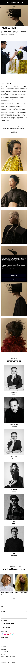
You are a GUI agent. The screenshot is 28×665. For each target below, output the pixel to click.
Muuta (14, 271)
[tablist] (14, 598)
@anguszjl (14, 523)
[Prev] (0, 585)
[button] (14, 606)
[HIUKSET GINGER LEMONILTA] (21, 585)
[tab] (14, 598)
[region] (14, 268)
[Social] (2, 634)
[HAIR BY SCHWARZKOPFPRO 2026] (6, 585)
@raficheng (14, 458)
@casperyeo (14, 394)
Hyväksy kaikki (14, 275)
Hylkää (14, 279)
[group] (14, 60)
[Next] (27, 585)
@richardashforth (14, 132)
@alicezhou (14, 491)
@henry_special (14, 555)
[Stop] (14, 77)
